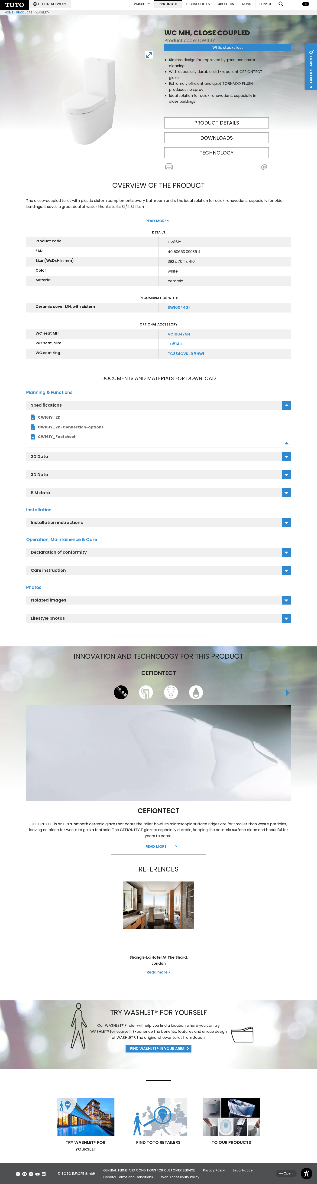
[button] (50, 4)
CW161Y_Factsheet (57, 436)
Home (9, 12)
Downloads (216, 137)
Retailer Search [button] (311, 71)
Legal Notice (243, 1170)
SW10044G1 (179, 307)
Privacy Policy (214, 1170)
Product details (216, 122)
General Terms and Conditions (128, 1177)
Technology (216, 152)
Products (24, 12)
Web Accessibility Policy (180, 1177)
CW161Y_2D (49, 417)
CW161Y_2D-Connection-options (71, 427)
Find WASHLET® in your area (157, 1048)
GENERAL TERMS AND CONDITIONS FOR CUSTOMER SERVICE (149, 1170)
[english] (14, 5)
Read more (156, 846)
